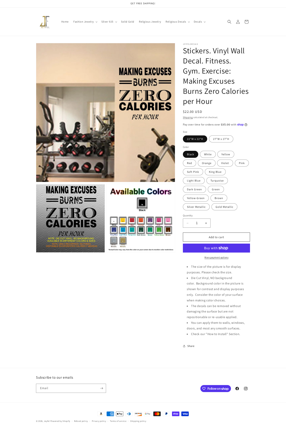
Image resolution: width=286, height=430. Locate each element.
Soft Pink (193, 172)
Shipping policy (138, 421)
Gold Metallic (224, 207)
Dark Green (194, 189)
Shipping (188, 117)
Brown (219, 198)
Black (190, 154)
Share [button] (191, 346)
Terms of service (118, 421)
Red (189, 163)
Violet (225, 163)
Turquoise (217, 180)
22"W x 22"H (195, 139)
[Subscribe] (101, 388)
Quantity (188, 215)
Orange (206, 163)
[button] (85, 22)
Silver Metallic (196, 207)
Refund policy (81, 421)
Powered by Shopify (60, 421)
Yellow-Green (196, 198)
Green (216, 189)
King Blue (215, 172)
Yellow (225, 154)
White (208, 154)
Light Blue (194, 180)
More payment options (216, 257)
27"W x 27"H (221, 139)
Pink (242, 163)
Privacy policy (99, 421)
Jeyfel (47, 421)
